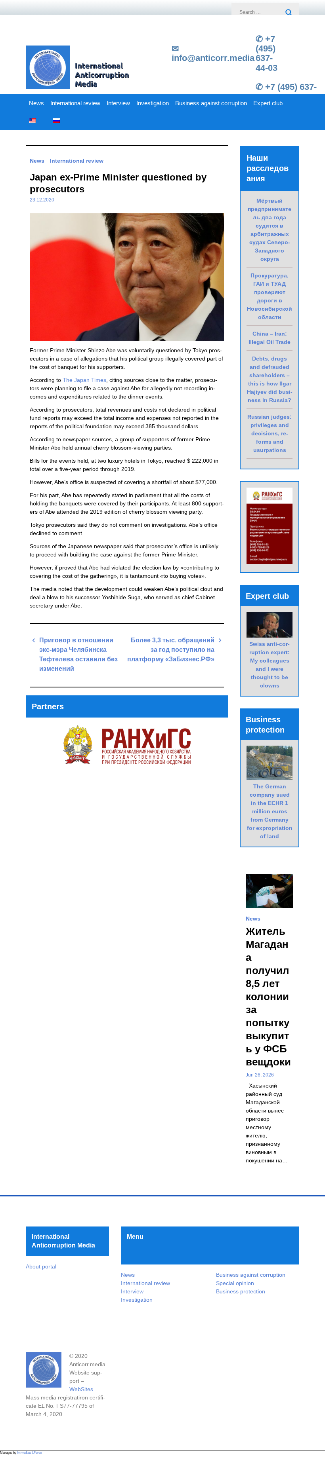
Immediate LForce (29, 1452)
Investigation (152, 103)
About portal (41, 1266)
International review (75, 103)
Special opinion (235, 1283)
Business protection (240, 1291)
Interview (118, 103)
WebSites (81, 1389)
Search (289, 13)
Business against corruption (211, 103)
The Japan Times (84, 380)
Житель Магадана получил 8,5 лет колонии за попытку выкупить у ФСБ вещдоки (268, 996)
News (36, 103)
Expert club (268, 103)
